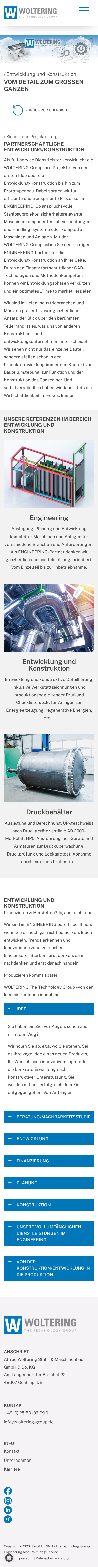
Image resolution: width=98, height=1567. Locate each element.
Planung (27, 1182)
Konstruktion (34, 1204)
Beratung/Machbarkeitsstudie (54, 1116)
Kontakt (12, 1451)
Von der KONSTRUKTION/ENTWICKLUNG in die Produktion (53, 1268)
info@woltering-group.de (29, 1421)
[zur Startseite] (30, 12)
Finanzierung (33, 1160)
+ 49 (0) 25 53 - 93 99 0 (26, 1412)
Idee (21, 1008)
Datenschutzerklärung (52, 1558)
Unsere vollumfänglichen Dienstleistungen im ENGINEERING (49, 1233)
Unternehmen (18, 1460)
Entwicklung (33, 1138)
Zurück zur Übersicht (47, 110)
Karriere (12, 1469)
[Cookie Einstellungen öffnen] (9, 1557)
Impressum (23, 1558)
